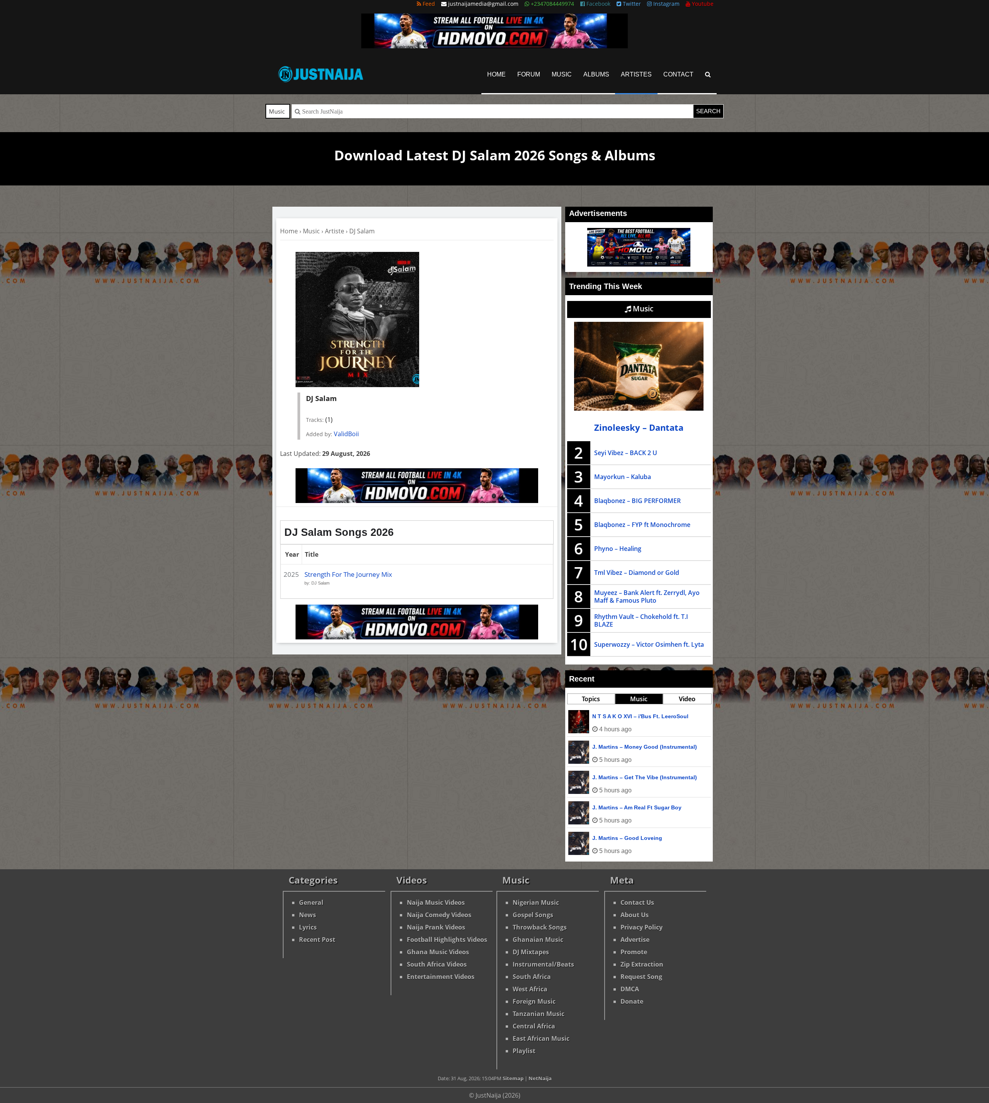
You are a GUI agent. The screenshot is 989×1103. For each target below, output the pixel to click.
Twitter (631, 3)
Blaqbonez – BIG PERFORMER (637, 500)
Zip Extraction (641, 964)
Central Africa (534, 1026)
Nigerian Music (536, 902)
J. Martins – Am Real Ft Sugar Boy (636, 807)
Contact (678, 74)
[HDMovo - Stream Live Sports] (494, 46)
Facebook (597, 3)
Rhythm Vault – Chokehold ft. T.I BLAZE (641, 620)
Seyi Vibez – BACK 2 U (625, 453)
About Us (634, 915)
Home (496, 74)
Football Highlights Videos (447, 939)
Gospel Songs (533, 915)
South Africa (532, 976)
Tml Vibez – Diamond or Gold (636, 572)
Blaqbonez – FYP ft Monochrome (642, 524)
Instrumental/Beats (543, 964)
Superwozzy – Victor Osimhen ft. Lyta (649, 644)
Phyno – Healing (617, 548)
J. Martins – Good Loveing (627, 838)
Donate (631, 1001)
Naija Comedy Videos (439, 915)
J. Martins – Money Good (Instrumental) (644, 747)
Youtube (702, 3)
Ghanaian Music (538, 939)
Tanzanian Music (538, 1014)
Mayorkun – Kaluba (622, 476)
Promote (633, 952)
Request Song (641, 976)
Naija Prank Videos (436, 927)
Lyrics (308, 927)
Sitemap (513, 1078)
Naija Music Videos (436, 902)
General (311, 902)
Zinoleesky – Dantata (638, 427)
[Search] (708, 74)
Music (562, 74)
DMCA (629, 989)
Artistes (636, 74)
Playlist (524, 1051)
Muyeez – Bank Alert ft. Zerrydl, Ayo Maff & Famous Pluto (647, 596)
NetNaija (540, 1078)
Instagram (666, 3)
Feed (428, 3)
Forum (528, 74)
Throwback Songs (540, 927)
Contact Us (637, 902)
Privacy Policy (641, 927)
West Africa (530, 989)
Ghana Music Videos (438, 952)
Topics (591, 699)
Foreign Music (534, 1001)
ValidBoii (346, 434)
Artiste (334, 231)
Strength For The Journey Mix (348, 574)
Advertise (634, 939)
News (307, 915)
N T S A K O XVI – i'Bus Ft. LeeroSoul (640, 716)
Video (687, 699)
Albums (596, 74)
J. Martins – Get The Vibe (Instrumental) (644, 777)
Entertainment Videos (440, 976)
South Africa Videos (437, 964)
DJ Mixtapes (531, 952)
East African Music (541, 1038)
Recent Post (317, 939)
